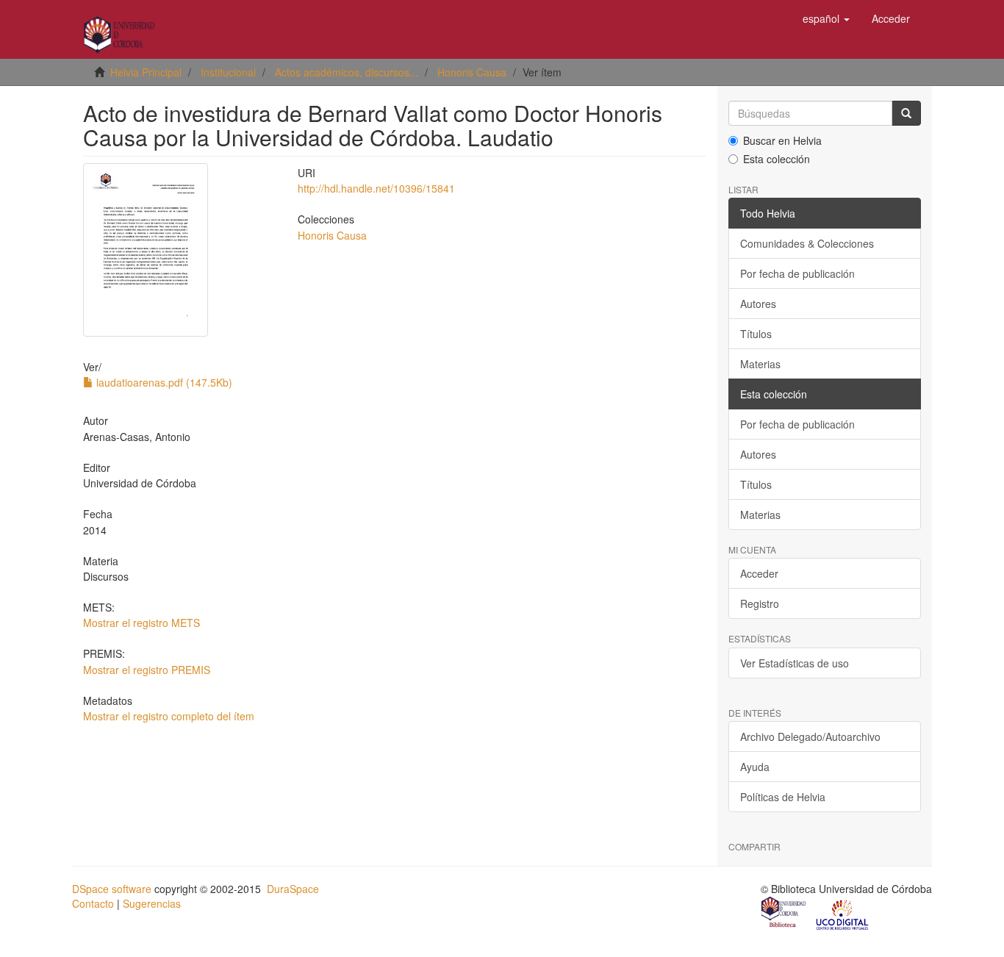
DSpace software (111, 888)
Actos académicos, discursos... (346, 72)
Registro (759, 603)
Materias (760, 363)
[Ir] (906, 113)
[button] (826, 18)
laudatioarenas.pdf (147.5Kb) (162, 382)
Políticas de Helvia (782, 796)
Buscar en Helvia (782, 140)
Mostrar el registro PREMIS (146, 669)
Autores (758, 303)
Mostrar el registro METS (141, 622)
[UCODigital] (843, 913)
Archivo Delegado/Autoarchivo (810, 736)
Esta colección (776, 158)
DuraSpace (293, 888)
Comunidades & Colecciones (807, 243)
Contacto (93, 903)
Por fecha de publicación (797, 273)
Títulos (756, 333)
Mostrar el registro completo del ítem (168, 716)
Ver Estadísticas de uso (794, 663)
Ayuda (755, 766)
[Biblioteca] (784, 913)
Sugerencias (152, 903)
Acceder (759, 573)
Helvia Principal (146, 72)
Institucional (228, 72)
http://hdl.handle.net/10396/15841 (376, 188)
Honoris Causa (471, 72)
